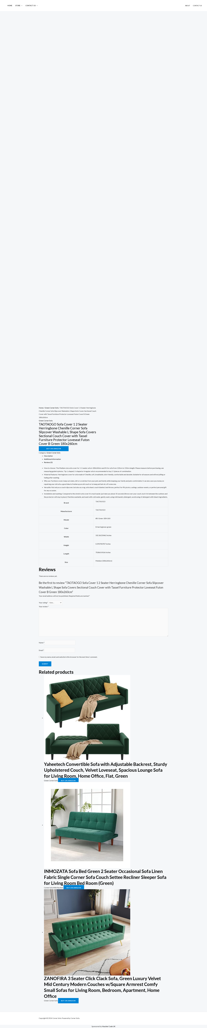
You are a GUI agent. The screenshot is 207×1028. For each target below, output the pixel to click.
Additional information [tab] (52, 459)
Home (9, 5)
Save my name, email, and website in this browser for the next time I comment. (69, 657)
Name (41, 643)
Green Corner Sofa (51, 408)
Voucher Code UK (108, 1026)
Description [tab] (48, 456)
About (187, 5)
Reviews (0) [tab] (48, 462)
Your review (44, 606)
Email (41, 650)
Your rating (43, 603)
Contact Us (30, 5)
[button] (21, 5)
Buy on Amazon (53, 449)
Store (17, 5)
